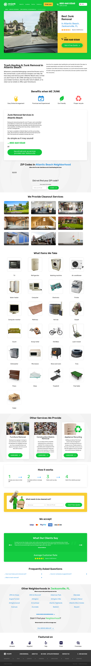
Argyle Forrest (14, 599)
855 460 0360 (67, 4)
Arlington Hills (56, 599)
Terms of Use (75, 663)
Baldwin (56, 607)
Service (33, 4)
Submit (52, 187)
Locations (27, 4)
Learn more (14, 455)
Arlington (35, 599)
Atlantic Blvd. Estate (76, 603)
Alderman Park (56, 595)
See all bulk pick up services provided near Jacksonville (25, 152)
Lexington (29, 658)
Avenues (14, 607)
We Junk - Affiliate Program (50, 654)
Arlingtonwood (14, 603)
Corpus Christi (54, 658)
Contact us (39, 4)
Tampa (18, 658)
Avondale (35, 607)
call (16, 143)
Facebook (86, 658)
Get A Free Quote (71, 45)
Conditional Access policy (83, 663)
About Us (21, 4)
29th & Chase (14, 595)
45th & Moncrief (35, 595)
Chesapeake (79, 658)
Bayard (76, 607)
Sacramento (7, 658)
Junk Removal (24, 654)
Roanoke (67, 658)
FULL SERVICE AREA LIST (44, 628)
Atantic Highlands (55, 603)
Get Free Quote (74, 505)
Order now (48, 4)
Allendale (76, 595)
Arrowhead (35, 603)
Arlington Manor (76, 599)
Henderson (41, 658)
